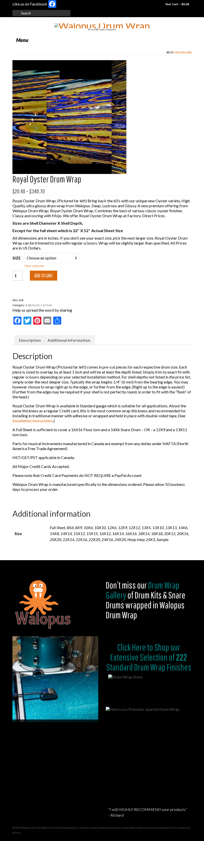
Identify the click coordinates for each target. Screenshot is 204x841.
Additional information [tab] (69, 340)
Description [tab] (30, 340)
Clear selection (34, 265)
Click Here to (135, 647)
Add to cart (43, 275)
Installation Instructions (32, 420)
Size (16, 257)
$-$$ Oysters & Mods (182, 52)
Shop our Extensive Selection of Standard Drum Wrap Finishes (148, 657)
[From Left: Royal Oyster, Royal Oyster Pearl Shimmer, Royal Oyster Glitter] (69, 116)
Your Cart (176, 4)
